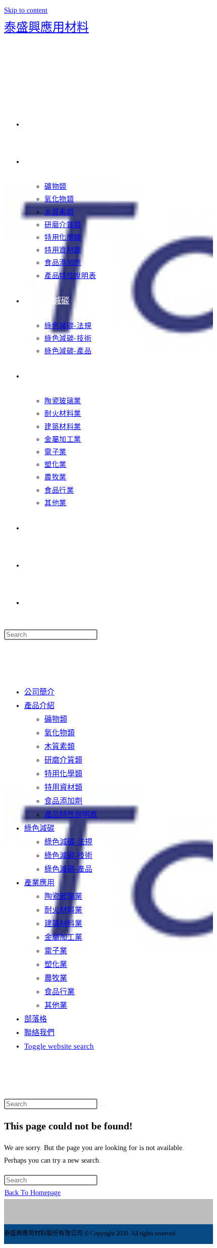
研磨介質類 (63, 760)
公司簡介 (39, 692)
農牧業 (55, 978)
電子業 (55, 951)
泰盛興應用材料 (46, 27)
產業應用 (39, 883)
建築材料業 (63, 923)
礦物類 (55, 719)
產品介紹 (39, 705)
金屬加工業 (63, 937)
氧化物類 (59, 733)
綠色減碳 (39, 828)
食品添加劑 (63, 801)
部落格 (35, 1019)
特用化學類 (63, 774)
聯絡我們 (39, 1032)
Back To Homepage (33, 1193)
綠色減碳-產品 (68, 869)
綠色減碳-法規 (68, 842)
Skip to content (25, 10)
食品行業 (59, 992)
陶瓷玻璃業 (63, 896)
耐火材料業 (63, 910)
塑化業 (55, 964)
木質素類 (59, 746)
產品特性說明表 (70, 814)
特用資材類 (63, 787)
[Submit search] (102, 1106)
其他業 (55, 1005)
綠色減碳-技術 (68, 855)
